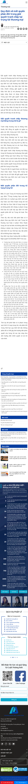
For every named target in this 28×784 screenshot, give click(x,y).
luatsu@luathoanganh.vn (7, 730)
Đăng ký (14, 699)
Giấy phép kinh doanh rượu (12, 650)
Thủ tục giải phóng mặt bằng (12, 622)
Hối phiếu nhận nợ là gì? (6, 420)
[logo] (14, 712)
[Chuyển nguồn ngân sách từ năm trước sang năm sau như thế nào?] (4, 458)
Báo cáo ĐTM (9, 620)
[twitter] (2, 743)
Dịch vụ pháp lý (14, 611)
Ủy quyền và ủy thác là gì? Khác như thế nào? (12, 409)
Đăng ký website (9, 645)
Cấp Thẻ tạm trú (10, 641)
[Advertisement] (14, 60)
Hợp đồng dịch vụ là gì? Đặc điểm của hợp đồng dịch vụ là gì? (13, 382)
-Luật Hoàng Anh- (14, 777)
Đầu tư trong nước (14, 616)
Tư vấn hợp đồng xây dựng (12, 627)
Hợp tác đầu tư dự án (11, 629)
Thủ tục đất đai (9, 624)
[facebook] (5, 743)
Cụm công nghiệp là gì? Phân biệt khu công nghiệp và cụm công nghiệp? (17, 473)
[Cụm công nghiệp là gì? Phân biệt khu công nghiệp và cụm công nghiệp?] (4, 473)
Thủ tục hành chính (14, 637)
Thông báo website (10, 643)
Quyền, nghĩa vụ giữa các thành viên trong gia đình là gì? (17, 465)
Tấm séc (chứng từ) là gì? (7, 424)
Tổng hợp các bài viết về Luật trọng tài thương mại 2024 (13, 386)
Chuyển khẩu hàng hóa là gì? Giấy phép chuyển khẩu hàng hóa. (13, 396)
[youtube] (24, 29)
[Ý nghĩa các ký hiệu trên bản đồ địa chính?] (4, 450)
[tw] (21, 29)
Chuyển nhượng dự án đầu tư (12, 626)
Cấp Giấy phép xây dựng (11, 631)
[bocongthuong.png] (20, 770)
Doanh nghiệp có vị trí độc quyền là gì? (10, 393)
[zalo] (26, 29)
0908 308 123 (5, 728)
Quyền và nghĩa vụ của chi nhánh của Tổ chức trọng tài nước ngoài (14, 412)
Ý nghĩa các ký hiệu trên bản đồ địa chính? (18, 449)
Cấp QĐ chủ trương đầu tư (12, 619)
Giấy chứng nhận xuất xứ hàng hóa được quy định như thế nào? (14, 390)
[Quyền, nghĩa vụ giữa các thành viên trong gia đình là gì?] (4, 466)
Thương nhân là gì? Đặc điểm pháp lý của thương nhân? (12, 406)
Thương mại (5, 6)
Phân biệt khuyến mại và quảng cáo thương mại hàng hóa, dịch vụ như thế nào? (13, 400)
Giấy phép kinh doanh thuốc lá (13, 652)
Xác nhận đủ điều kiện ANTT (12, 647)
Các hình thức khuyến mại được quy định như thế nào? (14, 403)
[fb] (18, 29)
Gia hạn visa (8, 639)
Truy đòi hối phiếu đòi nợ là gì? (8, 422)
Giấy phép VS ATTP (10, 648)
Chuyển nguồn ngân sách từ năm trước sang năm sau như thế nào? (17, 457)
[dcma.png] (7, 769)
